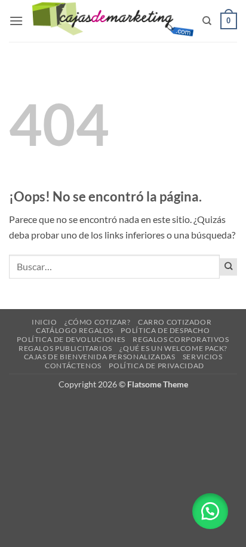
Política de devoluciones (71, 339)
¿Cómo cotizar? (97, 321)
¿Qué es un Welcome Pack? (173, 348)
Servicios (203, 356)
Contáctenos (73, 365)
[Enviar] (228, 267)
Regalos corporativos (181, 339)
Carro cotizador (174, 321)
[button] (16, 20)
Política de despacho (165, 330)
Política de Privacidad (156, 365)
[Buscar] (206, 21)
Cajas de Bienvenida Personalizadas (100, 356)
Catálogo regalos (74, 330)
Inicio (44, 321)
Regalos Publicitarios (65, 348)
